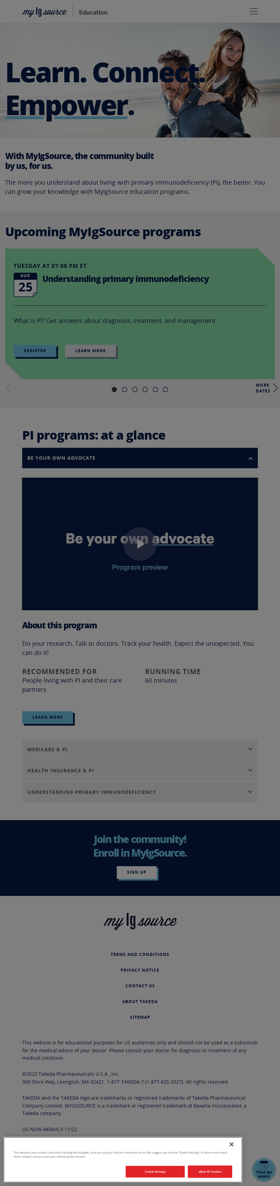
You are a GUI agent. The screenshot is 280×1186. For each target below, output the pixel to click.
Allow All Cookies (210, 1171)
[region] (122, 1160)
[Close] (231, 1144)
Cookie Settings (155, 1171)
